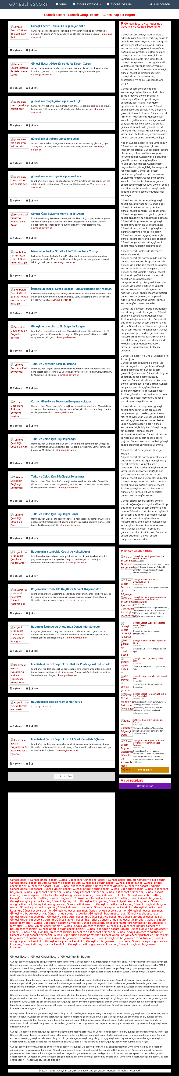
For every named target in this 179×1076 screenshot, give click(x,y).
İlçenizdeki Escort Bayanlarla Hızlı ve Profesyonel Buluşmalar (71, 664)
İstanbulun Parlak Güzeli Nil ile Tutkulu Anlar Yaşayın (65, 251)
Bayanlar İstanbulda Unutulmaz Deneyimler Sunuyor (65, 626)
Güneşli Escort (28, 4)
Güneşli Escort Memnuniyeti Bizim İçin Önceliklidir (149, 695)
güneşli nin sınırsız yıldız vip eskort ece (56, 176)
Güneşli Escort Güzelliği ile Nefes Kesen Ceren (61, 63)
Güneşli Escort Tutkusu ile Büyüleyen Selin (58, 26)
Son (70, 776)
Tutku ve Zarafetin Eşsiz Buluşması (54, 364)
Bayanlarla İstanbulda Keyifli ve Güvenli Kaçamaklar (66, 589)
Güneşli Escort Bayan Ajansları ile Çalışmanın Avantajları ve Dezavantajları (149, 599)
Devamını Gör (145, 786)
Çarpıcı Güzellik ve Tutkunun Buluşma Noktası (61, 401)
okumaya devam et (41, 74)
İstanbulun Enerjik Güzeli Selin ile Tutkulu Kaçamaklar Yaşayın (71, 289)
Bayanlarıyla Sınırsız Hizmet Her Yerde (56, 701)
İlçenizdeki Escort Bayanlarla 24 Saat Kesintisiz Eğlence (67, 739)
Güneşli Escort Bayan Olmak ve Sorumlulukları (148, 557)
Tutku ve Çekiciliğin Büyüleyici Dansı (54, 514)
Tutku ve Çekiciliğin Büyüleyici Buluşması (57, 476)
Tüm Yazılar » (145, 769)
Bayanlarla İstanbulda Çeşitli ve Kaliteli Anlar (60, 551)
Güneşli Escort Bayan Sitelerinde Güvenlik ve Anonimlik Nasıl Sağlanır (149, 742)
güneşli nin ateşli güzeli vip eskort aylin (56, 101)
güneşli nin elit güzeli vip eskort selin (55, 138)
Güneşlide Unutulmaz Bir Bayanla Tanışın (58, 326)
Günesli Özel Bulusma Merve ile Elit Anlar (57, 213)
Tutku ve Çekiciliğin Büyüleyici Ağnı (53, 439)
